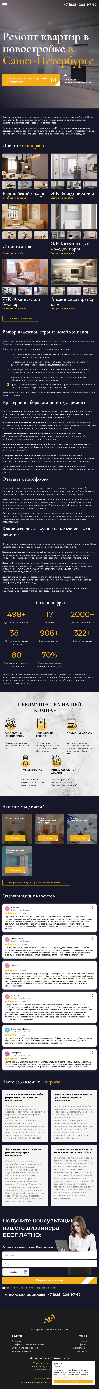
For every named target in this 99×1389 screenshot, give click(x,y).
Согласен (74, 1381)
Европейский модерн (24, 193)
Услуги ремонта (21, 1351)
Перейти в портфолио (20, 318)
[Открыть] (4, 4)
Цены (84, 1341)
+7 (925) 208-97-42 (80, 4)
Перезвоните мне (49, 1280)
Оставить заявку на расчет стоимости (27, 80)
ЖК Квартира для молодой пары (70, 246)
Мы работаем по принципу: (49, 1358)
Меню (83, 1335)
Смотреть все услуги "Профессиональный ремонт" (36, 882)
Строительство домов (25, 1348)
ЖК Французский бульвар (21, 301)
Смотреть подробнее (14, 198)
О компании (80, 1348)
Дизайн (16, 1341)
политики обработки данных (41, 1288)
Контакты (81, 1351)
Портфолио (80, 1344)
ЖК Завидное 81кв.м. (73, 193)
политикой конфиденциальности (67, 1377)
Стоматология (16, 246)
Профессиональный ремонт (29, 1344)
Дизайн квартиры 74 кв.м (72, 301)
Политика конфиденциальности (49, 1378)
